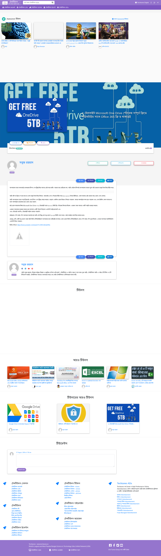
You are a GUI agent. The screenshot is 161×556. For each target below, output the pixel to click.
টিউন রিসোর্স (67, 513)
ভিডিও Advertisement (123, 497)
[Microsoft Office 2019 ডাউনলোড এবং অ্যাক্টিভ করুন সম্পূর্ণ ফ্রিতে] (18, 372)
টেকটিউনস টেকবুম (17, 493)
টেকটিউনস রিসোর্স (17, 518)
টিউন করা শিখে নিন (17, 515)
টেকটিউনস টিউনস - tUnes (71, 487)
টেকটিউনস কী (15, 509)
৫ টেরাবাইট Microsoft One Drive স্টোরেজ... (121, 424)
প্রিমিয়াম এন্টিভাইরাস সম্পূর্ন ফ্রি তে (68, 424)
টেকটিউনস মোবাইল (57, 550)
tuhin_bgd (38, 386)
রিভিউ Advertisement (123, 506)
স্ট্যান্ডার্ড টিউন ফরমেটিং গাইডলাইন (74, 511)
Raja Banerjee (41, 46)
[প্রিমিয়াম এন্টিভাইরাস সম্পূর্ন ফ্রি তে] (73, 413)
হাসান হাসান (113, 386)
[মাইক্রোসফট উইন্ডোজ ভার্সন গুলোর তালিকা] (118, 372)
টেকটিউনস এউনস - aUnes (72, 491)
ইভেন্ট (51, 7)
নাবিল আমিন (72, 46)
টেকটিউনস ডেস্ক (16, 489)
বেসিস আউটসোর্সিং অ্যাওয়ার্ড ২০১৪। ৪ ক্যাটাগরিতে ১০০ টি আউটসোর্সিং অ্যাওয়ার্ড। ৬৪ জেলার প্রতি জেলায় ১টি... (113, 43)
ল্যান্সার (36, 7)
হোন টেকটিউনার (16, 511)
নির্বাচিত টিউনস (68, 496)
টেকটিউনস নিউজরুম (17, 498)
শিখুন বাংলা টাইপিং (17, 513)
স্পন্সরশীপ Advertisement (125, 510)
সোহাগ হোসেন (14, 386)
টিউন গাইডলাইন (68, 506)
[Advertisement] (80, 64)
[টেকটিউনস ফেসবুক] (110, 546)
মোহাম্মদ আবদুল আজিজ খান (66, 386)
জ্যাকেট (9, 7)
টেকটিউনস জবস (16, 500)
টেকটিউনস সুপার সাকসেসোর (72, 526)
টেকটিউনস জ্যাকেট (17, 487)
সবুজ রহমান (26, 162)
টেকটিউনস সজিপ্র (16, 520)
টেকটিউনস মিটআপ (17, 533)
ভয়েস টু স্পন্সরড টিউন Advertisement (128, 504)
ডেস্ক (23, 7)
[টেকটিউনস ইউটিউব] (121, 546)
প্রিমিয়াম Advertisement (124, 508)
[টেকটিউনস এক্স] (118, 546)
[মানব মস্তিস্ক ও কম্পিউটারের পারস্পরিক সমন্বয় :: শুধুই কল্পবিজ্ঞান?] (16, 31)
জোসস (110, 180)
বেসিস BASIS (105, 46)
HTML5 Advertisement (124, 499)
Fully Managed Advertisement (127, 513)
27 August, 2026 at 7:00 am (23, 452)
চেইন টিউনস (67, 498)
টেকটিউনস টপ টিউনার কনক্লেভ (20, 531)
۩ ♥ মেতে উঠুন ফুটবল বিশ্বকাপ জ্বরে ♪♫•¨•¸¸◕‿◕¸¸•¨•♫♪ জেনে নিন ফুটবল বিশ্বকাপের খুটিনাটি (79, 43)
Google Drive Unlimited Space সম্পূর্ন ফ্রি (21, 424)
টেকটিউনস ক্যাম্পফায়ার (70, 528)
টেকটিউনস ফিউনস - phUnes (72, 493)
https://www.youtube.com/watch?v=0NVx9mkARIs (33, 225)
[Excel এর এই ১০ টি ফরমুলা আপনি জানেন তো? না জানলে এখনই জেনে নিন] (143, 372)
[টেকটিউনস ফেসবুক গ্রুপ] (114, 546)
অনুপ (6, 46)
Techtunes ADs (124, 483)
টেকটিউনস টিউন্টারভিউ (70, 522)
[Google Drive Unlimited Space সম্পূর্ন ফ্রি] (23, 413)
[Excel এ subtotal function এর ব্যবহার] (93, 372)
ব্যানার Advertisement (123, 495)
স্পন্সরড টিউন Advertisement (125, 501)
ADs (63, 7)
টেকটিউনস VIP (68, 524)
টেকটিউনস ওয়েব (36, 550)
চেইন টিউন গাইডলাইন (70, 509)
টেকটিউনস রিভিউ (16, 491)
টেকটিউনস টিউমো (17, 535)
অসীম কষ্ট (87, 386)
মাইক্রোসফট (19, 148)
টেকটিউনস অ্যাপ (75, 550)
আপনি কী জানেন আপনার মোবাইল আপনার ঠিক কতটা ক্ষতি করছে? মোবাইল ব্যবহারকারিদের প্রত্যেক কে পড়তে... (48, 43)
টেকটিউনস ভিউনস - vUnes (72, 489)
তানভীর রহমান (138, 386)
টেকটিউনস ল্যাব (16, 496)
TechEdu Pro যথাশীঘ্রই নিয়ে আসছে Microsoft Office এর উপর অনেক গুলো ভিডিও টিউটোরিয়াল (67, 383)
